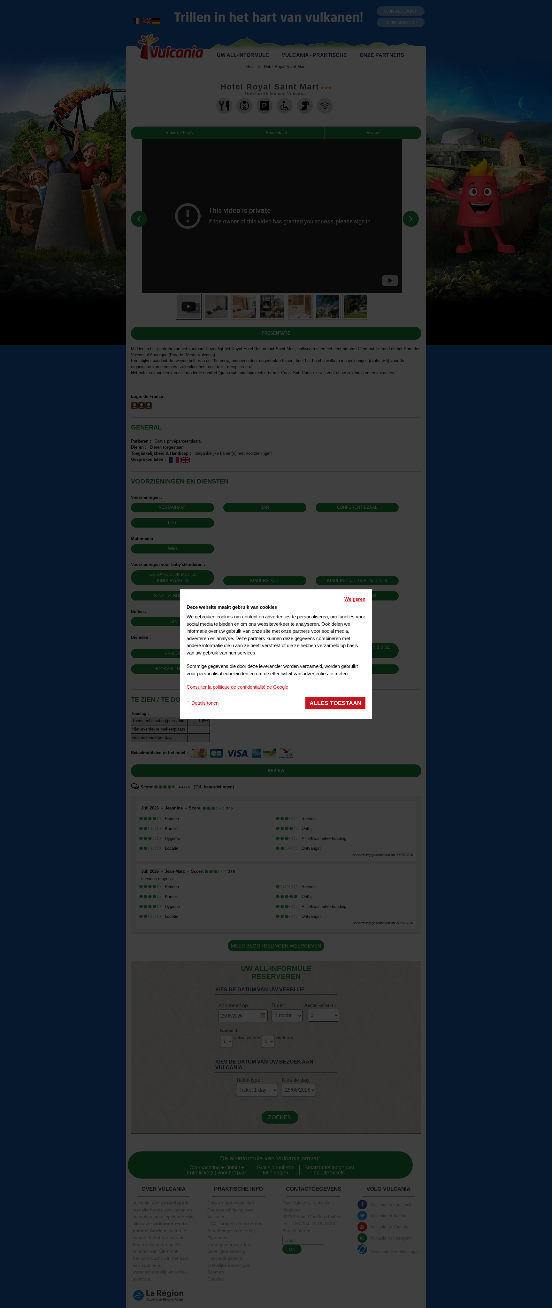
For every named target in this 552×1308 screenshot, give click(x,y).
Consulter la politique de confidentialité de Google (237, 687)
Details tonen (204, 703)
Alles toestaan (335, 703)
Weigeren (354, 599)
